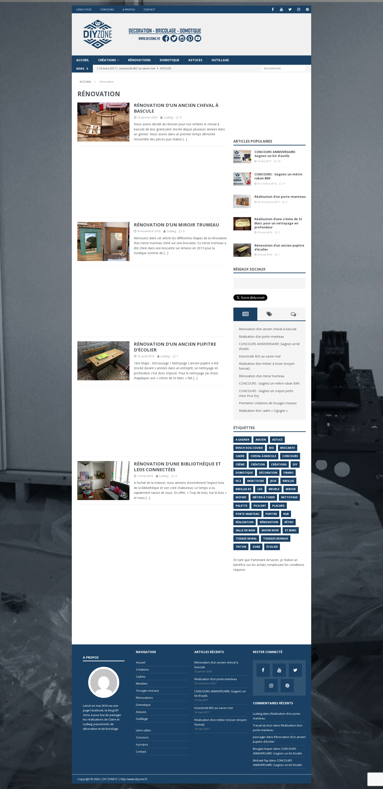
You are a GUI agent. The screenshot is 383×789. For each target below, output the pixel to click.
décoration (268, 473)
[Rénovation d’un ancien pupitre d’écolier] (242, 250)
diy (295, 464)
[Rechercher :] (283, 68)
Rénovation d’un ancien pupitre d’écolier (175, 347)
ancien (261, 440)
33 (279, 161)
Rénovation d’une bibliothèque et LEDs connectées (177, 467)
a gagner (242, 440)
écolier (272, 547)
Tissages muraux (147, 691)
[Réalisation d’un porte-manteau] (242, 201)
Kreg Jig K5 (243, 489)
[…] (185, 139)
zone (256, 547)
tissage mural (246, 538)
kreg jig (288, 481)
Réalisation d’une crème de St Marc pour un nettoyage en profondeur (278, 223)
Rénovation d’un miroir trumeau (176, 225)
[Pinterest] (307, 9)
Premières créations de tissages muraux (268, 403)
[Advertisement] (152, 182)
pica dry (260, 506)
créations (279, 464)
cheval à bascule (263, 456)
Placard (278, 506)
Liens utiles (83, 9)
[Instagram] (299, 9)
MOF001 (241, 497)
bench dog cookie (249, 448)
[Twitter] (290, 9)
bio (271, 448)
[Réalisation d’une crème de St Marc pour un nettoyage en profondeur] (242, 223)
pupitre (271, 514)
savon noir (270, 530)
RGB (286, 514)
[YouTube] (281, 9)
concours (290, 456)
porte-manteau (247, 514)
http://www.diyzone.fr (134, 779)
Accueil (82, 60)
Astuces (195, 60)
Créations (107, 60)
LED (259, 489)
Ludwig (168, 117)
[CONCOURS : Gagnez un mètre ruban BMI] (242, 179)
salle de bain (245, 530)
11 (284, 183)
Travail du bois (263, 725)
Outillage (220, 60)
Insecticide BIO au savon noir (260, 356)
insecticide (255, 481)
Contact (149, 9)
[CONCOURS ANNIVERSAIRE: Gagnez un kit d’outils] (242, 156)
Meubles (142, 683)
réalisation (245, 522)
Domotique (169, 60)
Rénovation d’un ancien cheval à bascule (176, 108)
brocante (287, 448)
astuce (277, 440)
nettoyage (289, 497)
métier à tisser (264, 497)
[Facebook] (273, 9)
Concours (107, 9)
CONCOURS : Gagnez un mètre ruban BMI (278, 176)
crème (240, 464)
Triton (241, 547)
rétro (288, 522)
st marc (291, 530)
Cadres (141, 677)
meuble (274, 489)
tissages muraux (275, 538)
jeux (273, 481)
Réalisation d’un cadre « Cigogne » (263, 410)
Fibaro (288, 473)
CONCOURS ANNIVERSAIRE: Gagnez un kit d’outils (275, 154)
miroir (291, 489)
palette (241, 506)
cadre (240, 456)
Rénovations (139, 60)
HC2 (238, 481)
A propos (129, 9)
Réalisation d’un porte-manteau (280, 196)
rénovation (269, 522)
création (258, 464)
